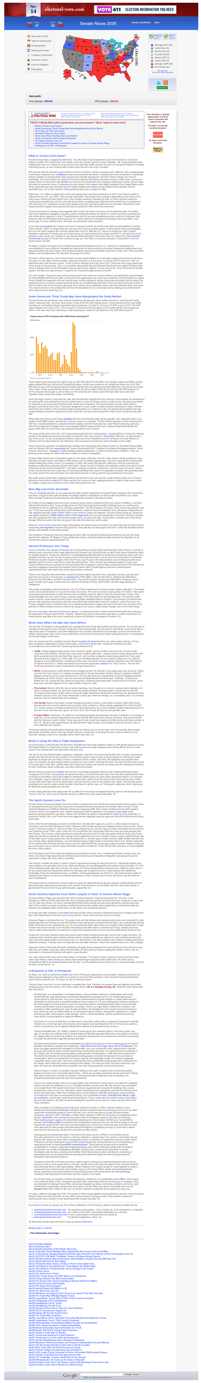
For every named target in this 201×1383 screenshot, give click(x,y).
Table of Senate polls (41, 41)
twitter (159, 82)
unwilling (60, 174)
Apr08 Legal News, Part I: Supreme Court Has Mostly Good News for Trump (67, 1318)
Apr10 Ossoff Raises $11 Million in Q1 (48, 1288)
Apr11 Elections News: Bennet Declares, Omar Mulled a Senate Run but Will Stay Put (72, 1259)
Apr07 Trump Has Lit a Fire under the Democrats (54, 1337)
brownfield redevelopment (74, 1144)
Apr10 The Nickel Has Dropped (45, 1286)
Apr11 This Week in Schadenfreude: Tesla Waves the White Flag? (62, 1266)
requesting (59, 448)
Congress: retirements (42, 55)
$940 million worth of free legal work (70, 515)
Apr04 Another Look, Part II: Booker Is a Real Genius (56, 1365)
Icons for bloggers (39, 64)
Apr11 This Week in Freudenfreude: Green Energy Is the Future (61, 1269)
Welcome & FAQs (39, 36)
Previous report (158, 37)
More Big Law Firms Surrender (50, 131)
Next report (172, 37)
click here (87, 1222)
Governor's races (39, 60)
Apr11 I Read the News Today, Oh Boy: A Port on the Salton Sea (61, 1264)
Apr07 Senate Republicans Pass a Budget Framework (56, 1340)
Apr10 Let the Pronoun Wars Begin (47, 1283)
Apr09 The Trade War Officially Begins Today (52, 1296)
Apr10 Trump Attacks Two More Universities (51, 1278)
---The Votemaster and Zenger (44, 1233)
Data (157, 22)
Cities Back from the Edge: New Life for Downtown (106, 1046)
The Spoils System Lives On (48, 141)
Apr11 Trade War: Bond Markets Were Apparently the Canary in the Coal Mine (68, 1251)
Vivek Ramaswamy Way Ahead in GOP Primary (117, 113)
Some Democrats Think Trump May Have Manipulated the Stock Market (69, 128)
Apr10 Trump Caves (39, 1271)
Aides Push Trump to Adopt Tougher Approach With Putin (120, 115)
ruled (66, 913)
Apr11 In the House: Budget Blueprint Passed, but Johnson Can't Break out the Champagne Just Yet (81, 1254)
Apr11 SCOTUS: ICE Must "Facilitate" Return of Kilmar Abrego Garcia (64, 1256)
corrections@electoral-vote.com (50, 1214)
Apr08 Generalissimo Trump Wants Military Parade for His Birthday (63, 1323)
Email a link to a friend (40, 1228)
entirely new (62, 772)
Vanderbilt (47, 1117)
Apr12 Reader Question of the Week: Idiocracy (52, 1249)
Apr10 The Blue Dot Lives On (44, 1291)
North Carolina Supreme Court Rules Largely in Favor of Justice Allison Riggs (72, 143)
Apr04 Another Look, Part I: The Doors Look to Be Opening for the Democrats (69, 1362)
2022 (163, 72)
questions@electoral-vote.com (50, 1210)
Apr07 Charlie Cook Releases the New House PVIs (55, 1355)
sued (105, 550)
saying (103, 663)
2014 (171, 72)
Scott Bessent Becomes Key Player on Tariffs (76, 115)
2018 (167, 72)
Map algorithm (162, 71)
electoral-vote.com (65, 10)
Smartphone (162, 87)
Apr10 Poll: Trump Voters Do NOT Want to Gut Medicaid (57, 1276)
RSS (165, 82)
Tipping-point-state (40, 50)
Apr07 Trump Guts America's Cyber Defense (51, 1335)
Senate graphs (38, 45)
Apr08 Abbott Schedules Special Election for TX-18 (55, 1328)
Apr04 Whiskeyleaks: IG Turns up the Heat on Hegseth (57, 1360)
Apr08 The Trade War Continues (45, 1315)
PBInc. (122, 1179)
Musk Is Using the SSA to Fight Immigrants (55, 138)
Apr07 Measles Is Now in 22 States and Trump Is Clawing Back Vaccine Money (69, 1342)
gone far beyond (90, 641)
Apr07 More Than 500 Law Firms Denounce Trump (55, 1347)
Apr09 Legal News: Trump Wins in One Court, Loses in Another (61, 1298)
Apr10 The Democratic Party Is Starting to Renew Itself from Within (63, 1281)
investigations (47, 527)
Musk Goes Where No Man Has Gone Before (56, 136)
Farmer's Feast (99, 1095)
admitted (68, 419)
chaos (94, 184)
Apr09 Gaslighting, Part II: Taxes (45, 1303)
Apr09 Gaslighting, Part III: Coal (45, 1305)
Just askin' (109, 436)
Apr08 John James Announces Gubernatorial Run (54, 1325)
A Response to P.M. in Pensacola (50, 145)
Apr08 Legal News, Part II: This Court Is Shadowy (54, 1320)
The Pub (65, 1115)
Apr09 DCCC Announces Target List (47, 1310)
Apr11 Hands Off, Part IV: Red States (47, 1261)
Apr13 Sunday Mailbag (40, 1244)
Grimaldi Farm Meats (118, 1095)
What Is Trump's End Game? (48, 126)
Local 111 (111, 1112)
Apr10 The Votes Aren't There (44, 1273)
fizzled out (66, 182)
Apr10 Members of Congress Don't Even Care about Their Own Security (66, 1293)
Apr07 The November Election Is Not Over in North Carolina (59, 1345)
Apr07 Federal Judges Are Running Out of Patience (55, 1350)
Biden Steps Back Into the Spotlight (112, 117)
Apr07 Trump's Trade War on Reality (47, 1333)
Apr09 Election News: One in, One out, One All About (56, 1308)
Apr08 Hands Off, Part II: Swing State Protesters (53, 1330)
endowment (72, 577)
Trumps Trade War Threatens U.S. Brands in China (78, 113)
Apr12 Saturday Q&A (39, 1246)
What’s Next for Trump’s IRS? (71, 117)
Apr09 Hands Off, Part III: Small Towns (48, 1313)
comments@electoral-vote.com (50, 1212)
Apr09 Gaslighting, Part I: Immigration (48, 1301)
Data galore (37, 69)
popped (48, 226)
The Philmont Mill (51, 1122)
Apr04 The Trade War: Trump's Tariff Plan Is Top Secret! (57, 1357)
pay (100, 463)
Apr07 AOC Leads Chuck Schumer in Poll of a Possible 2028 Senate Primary (68, 1352)
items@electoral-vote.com (47, 1217)
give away (122, 811)
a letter (64, 974)
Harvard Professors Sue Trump (50, 133)
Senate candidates (141, 22)
